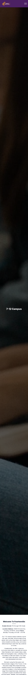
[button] (25, 3)
